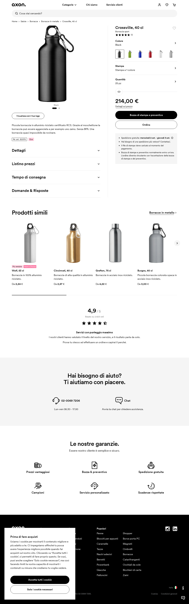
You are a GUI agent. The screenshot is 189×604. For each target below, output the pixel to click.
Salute (23, 21)
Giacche (101, 570)
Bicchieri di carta (132, 570)
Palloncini (102, 575)
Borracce (34, 21)
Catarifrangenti (131, 559)
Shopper (127, 533)
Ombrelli (127, 549)
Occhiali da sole (132, 564)
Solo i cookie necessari (40, 589)
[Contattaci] (183, 587)
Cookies (154, 594)
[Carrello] (174, 5)
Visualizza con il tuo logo (28, 116)
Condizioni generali (169, 594)
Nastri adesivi (104, 554)
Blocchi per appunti (107, 538)
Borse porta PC (131, 538)
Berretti (101, 559)
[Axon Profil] (19, 4)
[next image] (97, 63)
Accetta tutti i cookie (40, 579)
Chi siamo (91, 4)
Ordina (146, 124)
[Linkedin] (175, 529)
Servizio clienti (114, 4)
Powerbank (103, 564)
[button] (146, 34)
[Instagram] (167, 529)
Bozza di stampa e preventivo (146, 115)
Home (14, 21)
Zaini (125, 575)
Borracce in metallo (50, 21)
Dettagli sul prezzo (124, 106)
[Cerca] (15, 13)
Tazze (100, 549)
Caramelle (102, 543)
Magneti (127, 543)
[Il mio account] (159, 5)
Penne (100, 533)
